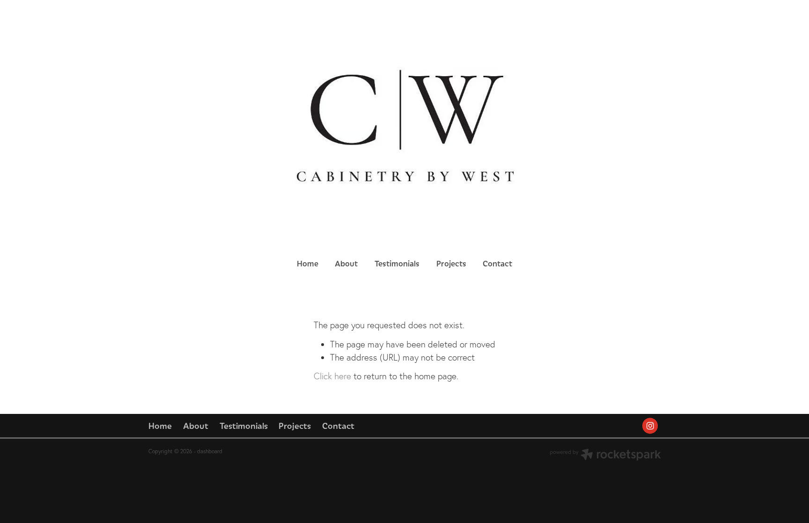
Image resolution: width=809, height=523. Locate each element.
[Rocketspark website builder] (605, 455)
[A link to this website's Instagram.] (650, 426)
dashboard (209, 451)
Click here (332, 376)
